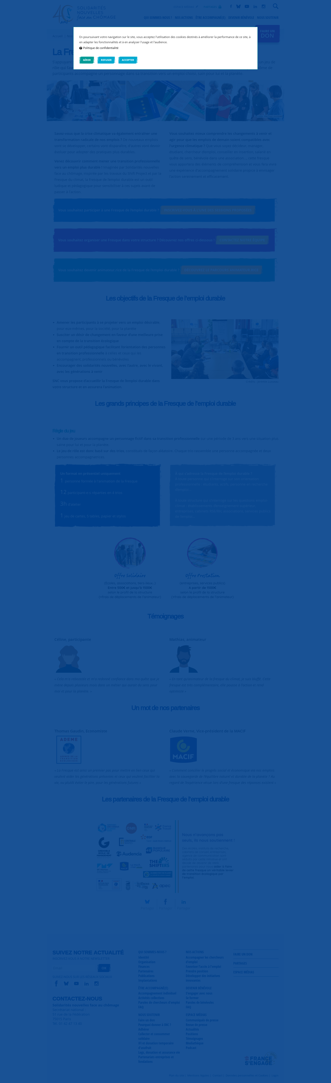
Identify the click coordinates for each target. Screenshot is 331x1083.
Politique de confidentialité (100, 48)
